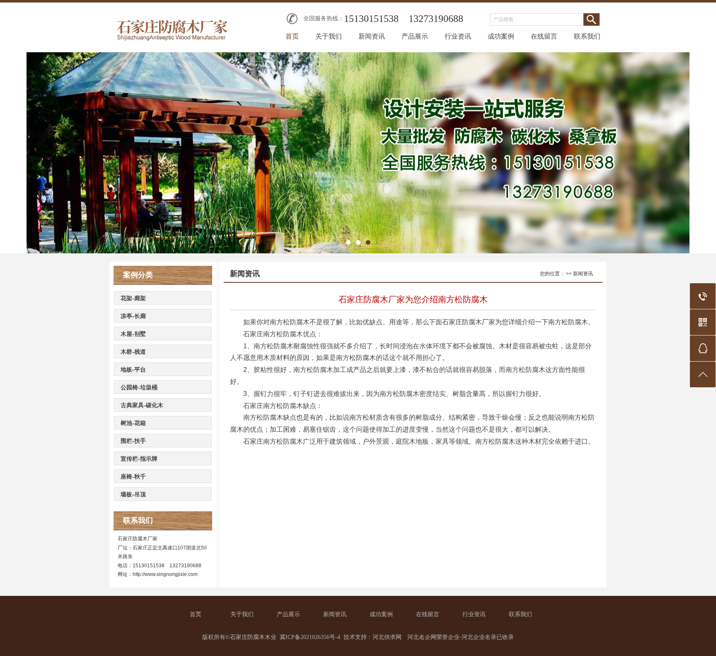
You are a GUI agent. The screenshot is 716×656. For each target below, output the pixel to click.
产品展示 (415, 36)
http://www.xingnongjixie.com (165, 574)
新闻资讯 (371, 36)
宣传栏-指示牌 (139, 458)
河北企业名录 (479, 637)
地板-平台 (133, 369)
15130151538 (371, 18)
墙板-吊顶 (133, 494)
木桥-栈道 (133, 351)
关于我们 (328, 36)
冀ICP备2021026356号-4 (310, 637)
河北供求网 (387, 637)
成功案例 (501, 36)
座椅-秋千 (133, 476)
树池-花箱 (133, 423)
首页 (292, 36)
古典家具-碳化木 (142, 405)
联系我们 (587, 36)
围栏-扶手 (133, 440)
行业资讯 (458, 36)
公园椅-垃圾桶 (139, 387)
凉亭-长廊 (133, 316)
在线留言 (544, 36)
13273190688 (436, 18)
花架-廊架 (133, 298)
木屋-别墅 (133, 333)
